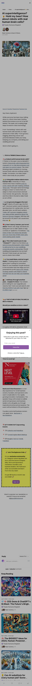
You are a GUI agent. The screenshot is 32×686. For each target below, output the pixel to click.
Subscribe (16, 347)
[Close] (29, 330)
